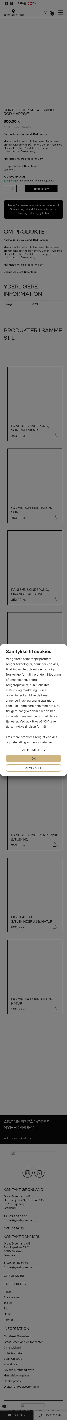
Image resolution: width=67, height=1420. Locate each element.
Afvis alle (33, 768)
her (50, 742)
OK (33, 758)
